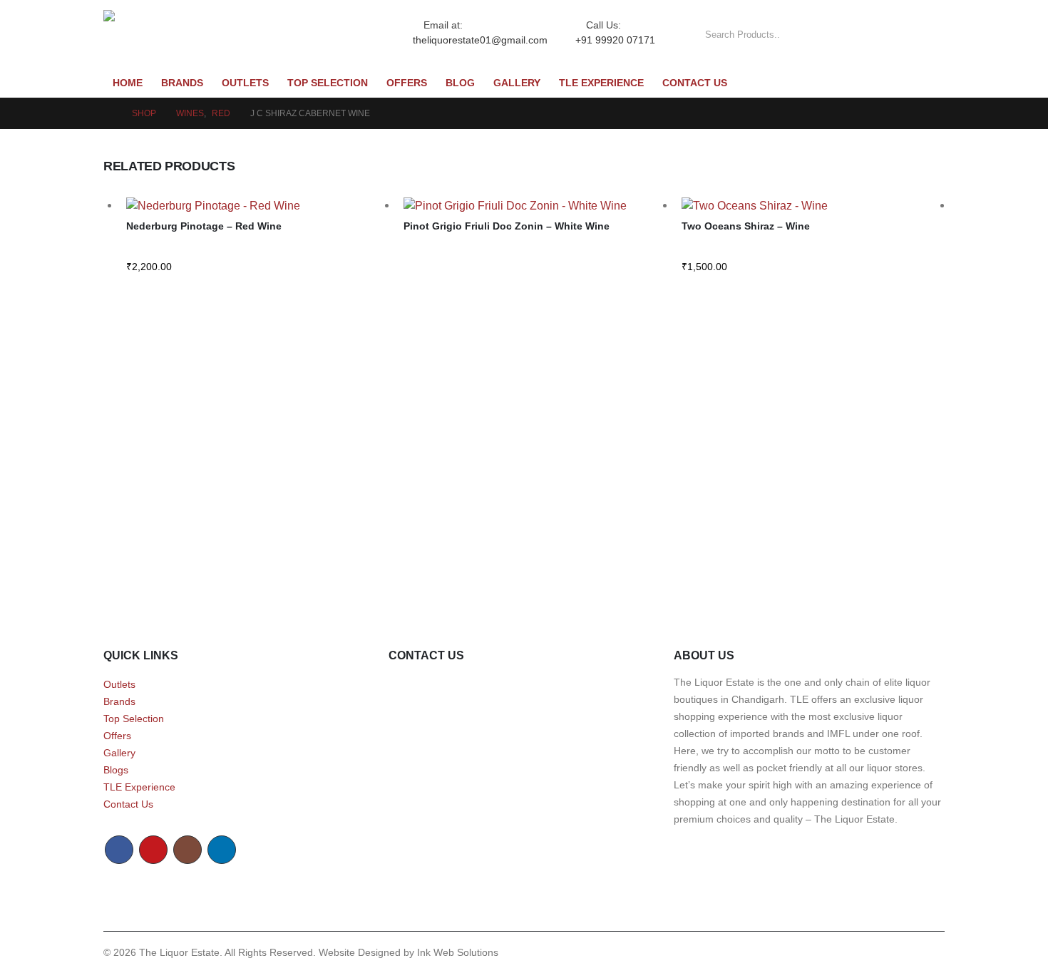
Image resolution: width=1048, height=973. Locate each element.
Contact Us (694, 83)
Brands (182, 83)
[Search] (924, 35)
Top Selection (327, 83)
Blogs (115, 770)
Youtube (153, 849)
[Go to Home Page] (107, 113)
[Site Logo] (227, 35)
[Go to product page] (257, 206)
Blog (460, 83)
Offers (406, 83)
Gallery (516, 83)
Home (128, 83)
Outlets (245, 83)
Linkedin (221, 849)
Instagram (187, 849)
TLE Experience (601, 83)
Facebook (119, 849)
